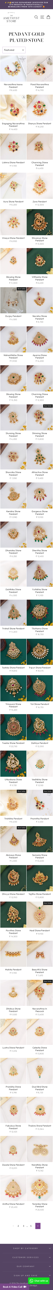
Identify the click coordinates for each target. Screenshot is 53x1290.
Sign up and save (26, 1275)
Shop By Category (25, 1248)
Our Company (26, 1266)
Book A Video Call (13, 1286)
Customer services (26, 1257)
